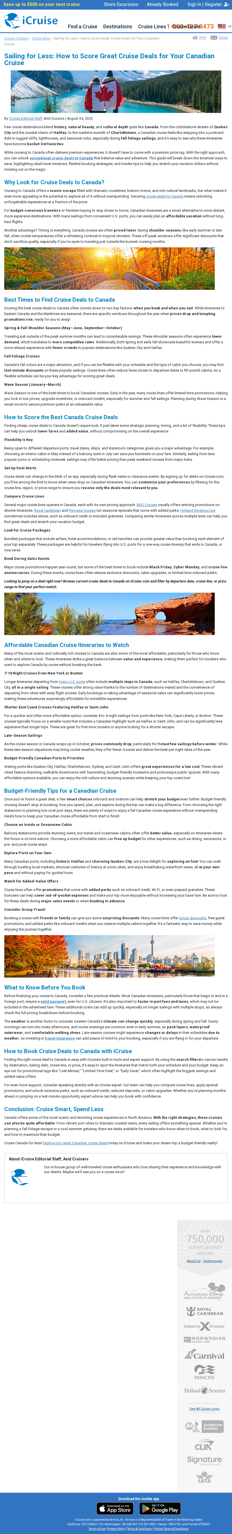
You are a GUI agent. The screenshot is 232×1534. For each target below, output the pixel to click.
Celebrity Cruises (204, 1326)
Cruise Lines (152, 26)
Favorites (132, 11)
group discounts (192, 918)
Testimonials (212, 1261)
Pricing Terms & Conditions (171, 1528)
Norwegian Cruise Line (204, 1340)
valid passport (53, 1001)
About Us (194, 1261)
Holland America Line (198, 510)
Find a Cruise (82, 26)
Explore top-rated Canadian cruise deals (75, 1143)
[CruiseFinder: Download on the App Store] (116, 1508)
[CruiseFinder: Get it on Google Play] (158, 1508)
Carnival (204, 1354)
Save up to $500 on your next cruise (41, 4)
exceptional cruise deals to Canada (61, 158)
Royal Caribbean (47, 510)
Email (223, 38)
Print (202, 38)
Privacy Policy (116, 1528)
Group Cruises (164, 11)
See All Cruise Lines (205, 1409)
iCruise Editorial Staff (25, 119)
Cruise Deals (186, 26)
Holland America (204, 1389)
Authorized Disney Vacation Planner (204, 1291)
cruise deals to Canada (164, 196)
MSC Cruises (147, 505)
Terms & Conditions (139, 1528)
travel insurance (60, 1038)
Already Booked (162, 4)
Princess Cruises (82, 510)
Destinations (117, 26)
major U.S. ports (72, 682)
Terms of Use (97, 1528)
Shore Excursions (121, 4)
